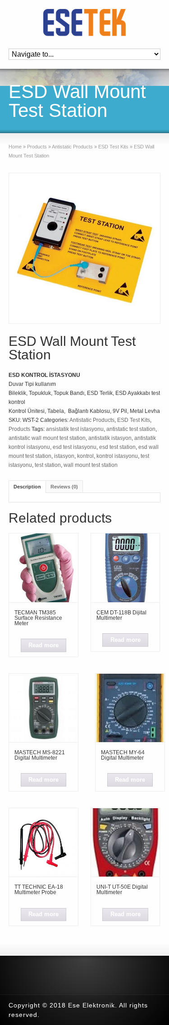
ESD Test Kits (113, 146)
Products (37, 146)
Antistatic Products (72, 146)
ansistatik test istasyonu (75, 429)
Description (27, 486)
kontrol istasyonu (117, 456)
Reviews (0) (64, 486)
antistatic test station (130, 429)
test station (48, 465)
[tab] (27, 486)
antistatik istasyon (110, 438)
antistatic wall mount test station (47, 438)
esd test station (117, 447)
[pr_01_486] (84, 248)
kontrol (85, 456)
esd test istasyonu (74, 447)
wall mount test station (91, 465)
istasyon (64, 456)
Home (15, 146)
